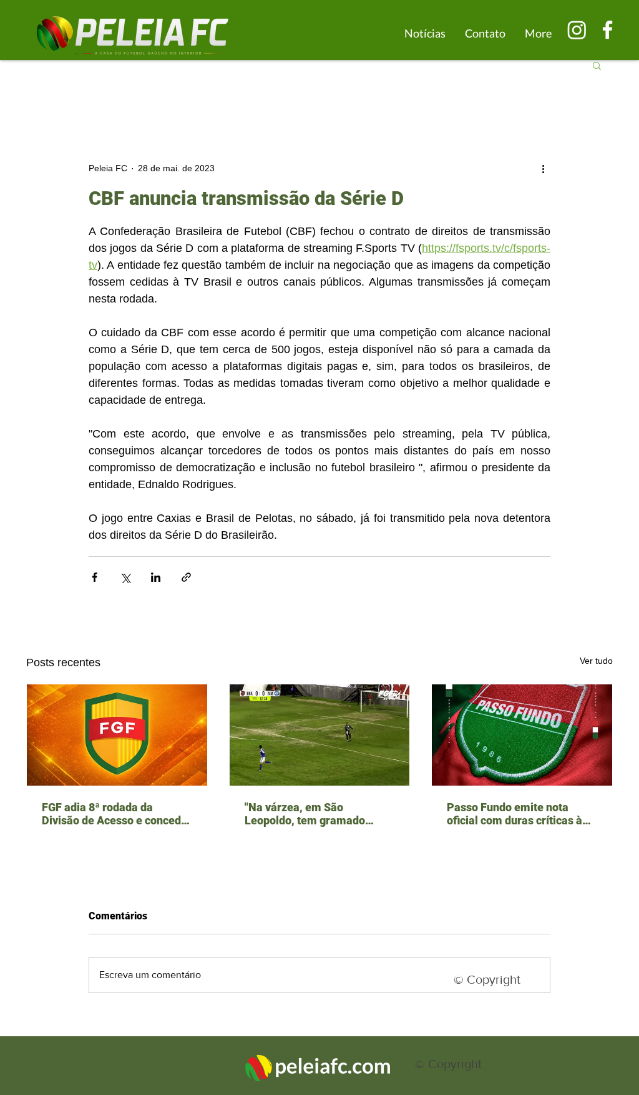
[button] (597, 65)
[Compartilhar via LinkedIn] (156, 577)
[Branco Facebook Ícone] (607, 30)
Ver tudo (596, 661)
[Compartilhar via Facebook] (94, 577)
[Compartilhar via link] (186, 577)
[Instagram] (577, 30)
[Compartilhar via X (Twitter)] (125, 577)
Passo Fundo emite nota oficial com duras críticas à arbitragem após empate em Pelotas (518, 814)
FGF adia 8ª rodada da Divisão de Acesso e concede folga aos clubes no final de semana (114, 814)
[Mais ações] (542, 168)
